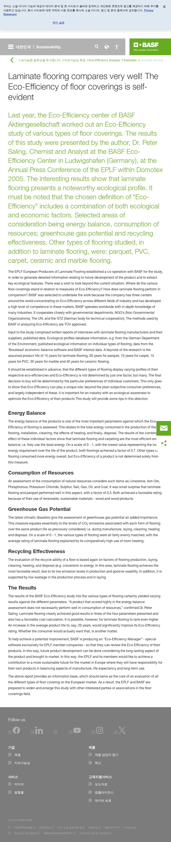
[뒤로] (12, 60)
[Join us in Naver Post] (56, 733)
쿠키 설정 (58, 22)
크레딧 (92, 827)
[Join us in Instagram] (97, 733)
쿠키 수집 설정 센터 (68, 827)
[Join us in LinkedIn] (37, 733)
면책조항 (44, 827)
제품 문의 (109, 827)
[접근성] (116, 47)
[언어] (106, 47)
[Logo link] (146, 46)
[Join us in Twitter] (120, 733)
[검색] (96, 47)
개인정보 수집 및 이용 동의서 (95, 833)
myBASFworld (22, 827)
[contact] (163, 428)
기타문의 (129, 827)
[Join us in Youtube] (75, 733)
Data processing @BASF (57, 833)
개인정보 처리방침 (24, 833)
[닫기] (164, 6)
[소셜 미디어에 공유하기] (163, 443)
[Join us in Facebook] (14, 733)
